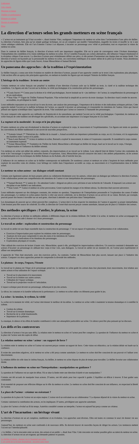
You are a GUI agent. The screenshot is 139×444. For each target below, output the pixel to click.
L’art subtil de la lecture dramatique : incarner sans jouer (25, 441)
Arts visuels (6, 7)
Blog (3, 26)
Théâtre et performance (11, 15)
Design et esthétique (9, 22)
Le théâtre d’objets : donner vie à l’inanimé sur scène (23, 439)
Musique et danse (8, 11)
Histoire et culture (8, 18)
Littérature (5, 3)
